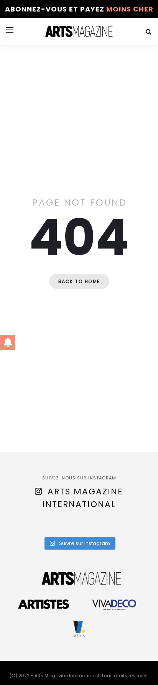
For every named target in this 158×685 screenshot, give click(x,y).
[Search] (148, 31)
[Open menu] (9, 30)
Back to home (79, 281)
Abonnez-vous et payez (79, 9)
